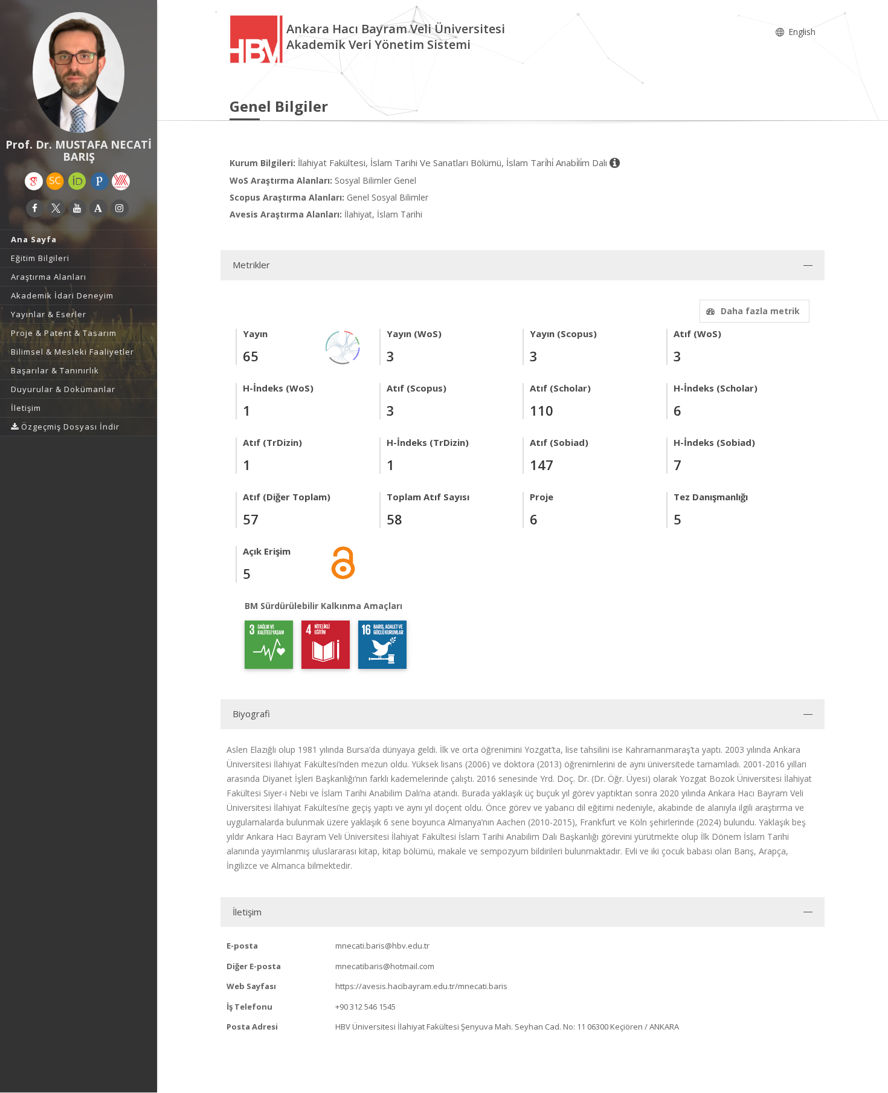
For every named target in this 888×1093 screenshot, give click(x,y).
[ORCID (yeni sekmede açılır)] (77, 181)
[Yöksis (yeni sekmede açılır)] (121, 181)
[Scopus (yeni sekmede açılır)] (55, 181)
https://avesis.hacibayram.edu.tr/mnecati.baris (421, 986)
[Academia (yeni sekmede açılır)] (98, 208)
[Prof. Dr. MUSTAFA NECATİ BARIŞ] (78, 72)
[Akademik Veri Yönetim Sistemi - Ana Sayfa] (258, 38)
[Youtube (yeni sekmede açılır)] (77, 208)
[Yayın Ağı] (343, 346)
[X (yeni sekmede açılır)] (56, 208)
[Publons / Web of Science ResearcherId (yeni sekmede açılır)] (100, 181)
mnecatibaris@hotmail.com (384, 966)
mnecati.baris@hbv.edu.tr (382, 945)
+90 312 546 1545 (365, 1006)
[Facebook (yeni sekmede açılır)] (35, 208)
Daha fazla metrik (760, 311)
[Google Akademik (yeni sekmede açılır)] (34, 181)
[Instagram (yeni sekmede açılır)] (120, 208)
